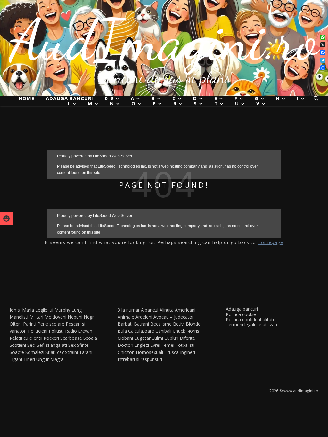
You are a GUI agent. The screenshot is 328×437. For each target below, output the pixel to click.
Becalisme (161, 324)
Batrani (141, 324)
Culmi (157, 338)
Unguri (43, 359)
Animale (126, 317)
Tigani (16, 359)
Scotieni (18, 345)
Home (26, 98)
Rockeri (51, 338)
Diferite (187, 338)
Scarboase (71, 338)
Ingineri (187, 352)
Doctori (125, 345)
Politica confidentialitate (250, 319)
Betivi (178, 324)
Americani (185, 310)
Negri (89, 317)
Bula (122, 331)
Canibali (163, 331)
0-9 (109, 98)
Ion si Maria (22, 310)
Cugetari (143, 338)
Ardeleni (143, 317)
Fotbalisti (185, 345)
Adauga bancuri (69, 98)
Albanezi (149, 310)
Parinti (29, 324)
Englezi (142, 345)
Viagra (57, 359)
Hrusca (171, 352)
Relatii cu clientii (26, 338)
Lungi (77, 310)
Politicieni (37, 331)
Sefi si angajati (52, 345)
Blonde (193, 324)
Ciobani (125, 338)
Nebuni (75, 317)
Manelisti (19, 317)
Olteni (16, 324)
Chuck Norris (186, 331)
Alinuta (167, 310)
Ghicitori (126, 352)
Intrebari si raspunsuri (140, 359)
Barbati (125, 324)
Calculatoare (141, 331)
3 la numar (129, 310)
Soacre (17, 352)
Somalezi (34, 352)
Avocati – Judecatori (174, 317)
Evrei (155, 345)
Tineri (29, 359)
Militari (36, 317)
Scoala (90, 338)
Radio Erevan (78, 331)
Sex (72, 345)
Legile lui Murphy (52, 310)
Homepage (270, 242)
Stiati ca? (54, 352)
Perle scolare (50, 324)
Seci (31, 345)
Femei (167, 345)
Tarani (85, 352)
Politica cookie (241, 314)
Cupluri (171, 338)
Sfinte (83, 345)
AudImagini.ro (164, 40)
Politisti (56, 331)
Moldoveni (55, 317)
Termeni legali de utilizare (252, 325)
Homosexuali (149, 352)
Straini (71, 352)
